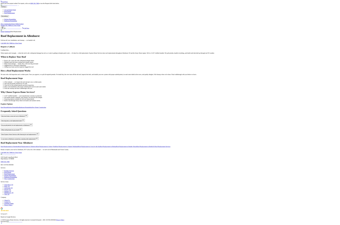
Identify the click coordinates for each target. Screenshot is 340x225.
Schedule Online (9, 203)
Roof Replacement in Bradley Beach (126, 146)
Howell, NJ (7, 189)
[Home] (10, 5)
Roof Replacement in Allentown (27, 146)
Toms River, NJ (8, 184)
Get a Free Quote (15, 25)
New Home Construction (39, 107)
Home (2, 31)
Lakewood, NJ (8, 188)
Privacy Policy (8, 205)
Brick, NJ (7, 186)
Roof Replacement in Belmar (108, 146)
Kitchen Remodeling (10, 19)
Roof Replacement (9, 13)
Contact (21, 24)
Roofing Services (9, 171)
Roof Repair (7, 11)
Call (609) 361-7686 (6, 43)
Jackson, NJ (7, 191)
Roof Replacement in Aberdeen (9, 146)
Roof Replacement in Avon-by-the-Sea (89, 146)
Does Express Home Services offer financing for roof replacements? (18, 134)
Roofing (3, 6)
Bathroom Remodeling (10, 21)
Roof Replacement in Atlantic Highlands (67, 146)
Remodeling (4, 16)
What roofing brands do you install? (10, 130)
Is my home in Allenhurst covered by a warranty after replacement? (18, 139)
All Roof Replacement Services (161, 146)
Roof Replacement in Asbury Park (46, 146)
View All (6, 194)
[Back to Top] (1, 223)
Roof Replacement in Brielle (145, 146)
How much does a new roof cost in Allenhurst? (13, 116)
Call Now (26, 28)
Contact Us (7, 202)
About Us (13, 24)
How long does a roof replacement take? (11, 120)
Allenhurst (7, 31)
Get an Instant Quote (10, 10)
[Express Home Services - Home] (8, 154)
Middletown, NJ (8, 192)
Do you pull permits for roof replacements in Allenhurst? (15, 125)
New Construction (6, 24)
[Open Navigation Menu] (2, 27)
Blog (17, 24)
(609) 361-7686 (34, 3)
